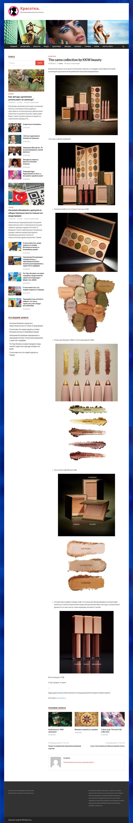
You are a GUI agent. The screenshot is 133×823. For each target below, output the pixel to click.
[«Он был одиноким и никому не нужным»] (14, 143)
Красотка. (30, 8)
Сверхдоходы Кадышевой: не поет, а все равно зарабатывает (33, 173)
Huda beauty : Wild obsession (55, 730)
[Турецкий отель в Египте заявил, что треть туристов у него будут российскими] (14, 306)
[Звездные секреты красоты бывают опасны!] (14, 167)
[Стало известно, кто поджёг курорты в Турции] (14, 295)
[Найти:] (26, 63)
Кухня (96, 46)
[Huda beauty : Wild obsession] (60, 727)
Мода (46, 46)
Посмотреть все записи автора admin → (79, 762)
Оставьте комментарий (72, 63)
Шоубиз (78, 46)
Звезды (67, 46)
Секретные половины (32, 124)
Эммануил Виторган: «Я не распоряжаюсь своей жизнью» (33, 150)
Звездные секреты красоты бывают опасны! (30, 162)
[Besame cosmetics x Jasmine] (86, 727)
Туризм (88, 46)
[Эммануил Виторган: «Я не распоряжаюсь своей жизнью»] (14, 155)
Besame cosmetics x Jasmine (86, 729)
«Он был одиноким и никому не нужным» (31, 137)
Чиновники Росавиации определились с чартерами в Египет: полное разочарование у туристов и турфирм (33, 261)
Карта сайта (108, 46)
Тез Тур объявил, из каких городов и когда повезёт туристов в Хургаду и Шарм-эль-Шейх (33, 276)
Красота (36, 46)
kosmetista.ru (61, 698)
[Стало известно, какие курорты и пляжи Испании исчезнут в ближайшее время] (14, 250)
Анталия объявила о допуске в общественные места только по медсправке (25, 213)
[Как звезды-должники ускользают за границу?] (26, 92)
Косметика (25, 46)
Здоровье (56, 46)
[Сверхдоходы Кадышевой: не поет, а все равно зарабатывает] (14, 179)
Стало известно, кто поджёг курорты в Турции (33, 288)
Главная (13, 46)
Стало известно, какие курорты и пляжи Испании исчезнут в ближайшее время (32, 246)
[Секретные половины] (14, 132)
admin (61, 63)
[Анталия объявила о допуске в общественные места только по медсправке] (26, 205)
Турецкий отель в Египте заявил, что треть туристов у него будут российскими (33, 302)
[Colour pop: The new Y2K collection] (113, 727)
